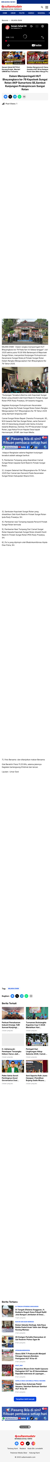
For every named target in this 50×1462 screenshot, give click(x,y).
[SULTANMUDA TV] (11, 7)
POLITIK (22, 13)
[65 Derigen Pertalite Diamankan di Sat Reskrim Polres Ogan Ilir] (7, 1342)
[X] (10, 97)
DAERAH (31, 13)
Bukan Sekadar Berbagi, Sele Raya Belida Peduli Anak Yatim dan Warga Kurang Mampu (31, 1327)
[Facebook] (5, 97)
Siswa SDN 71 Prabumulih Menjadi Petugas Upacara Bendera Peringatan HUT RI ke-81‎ (30, 1356)
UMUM (13, 13)
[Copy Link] (24, 97)
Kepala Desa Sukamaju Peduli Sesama (30, 1381)
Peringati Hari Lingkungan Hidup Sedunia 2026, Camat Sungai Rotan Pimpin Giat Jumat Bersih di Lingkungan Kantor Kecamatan (35, 1051)
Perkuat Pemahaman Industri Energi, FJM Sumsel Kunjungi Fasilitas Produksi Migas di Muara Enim (12, 1025)
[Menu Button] (46, 7)
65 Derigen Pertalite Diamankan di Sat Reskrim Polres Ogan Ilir (30, 1338)
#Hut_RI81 (19, 1365)
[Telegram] (15, 97)
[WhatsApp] (19, 97)
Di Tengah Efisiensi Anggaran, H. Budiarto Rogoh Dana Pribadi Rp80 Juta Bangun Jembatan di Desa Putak (31, 1312)
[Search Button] (42, 7)
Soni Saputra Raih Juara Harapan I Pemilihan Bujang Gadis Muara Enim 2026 (36, 1078)
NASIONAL (41, 13)
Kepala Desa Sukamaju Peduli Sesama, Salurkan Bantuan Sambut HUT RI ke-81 (31, 1386)
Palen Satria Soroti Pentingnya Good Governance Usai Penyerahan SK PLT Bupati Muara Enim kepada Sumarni (10, 1078)
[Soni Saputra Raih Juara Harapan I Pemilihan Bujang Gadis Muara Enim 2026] (37, 1066)
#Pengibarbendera (22, 1350)
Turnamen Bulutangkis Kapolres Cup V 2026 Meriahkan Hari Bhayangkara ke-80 (36, 1025)
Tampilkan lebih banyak (25, 1399)
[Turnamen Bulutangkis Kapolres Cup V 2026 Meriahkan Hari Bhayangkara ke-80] (37, 1013)
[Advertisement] (25, 213)
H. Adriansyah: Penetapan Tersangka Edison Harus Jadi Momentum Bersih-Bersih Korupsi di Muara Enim (12, 1051)
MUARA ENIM (13, 988)
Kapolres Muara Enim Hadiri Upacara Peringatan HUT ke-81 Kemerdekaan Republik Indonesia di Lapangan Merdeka (31, 1371)
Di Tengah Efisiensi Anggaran (26, 1306)
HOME (5, 13)
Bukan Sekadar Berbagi (24, 1322)
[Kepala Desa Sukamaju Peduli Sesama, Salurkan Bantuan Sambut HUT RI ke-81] (7, 1385)
